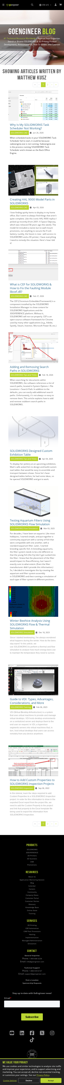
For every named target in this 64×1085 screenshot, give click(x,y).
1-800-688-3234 (35, 959)
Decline (29, 1080)
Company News (32, 895)
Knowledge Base (32, 907)
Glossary (32, 904)
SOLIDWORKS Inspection (22, 788)
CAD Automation (32, 928)
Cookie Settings (10, 1080)
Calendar (32, 886)
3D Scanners (32, 859)
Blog (32, 883)
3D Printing (32, 925)
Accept (51, 1080)
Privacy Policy (43, 1075)
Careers (32, 889)
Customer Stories (32, 901)
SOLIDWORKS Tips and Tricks (24, 375)
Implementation (32, 937)
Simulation (32, 944)
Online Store (32, 910)
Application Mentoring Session (32, 880)
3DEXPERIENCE (32, 852)
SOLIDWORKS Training (21, 707)
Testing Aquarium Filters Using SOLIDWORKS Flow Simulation (30, 522)
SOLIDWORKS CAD (19, 133)
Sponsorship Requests (32, 983)
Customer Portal (32, 898)
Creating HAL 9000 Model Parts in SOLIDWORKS (32, 201)
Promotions (32, 865)
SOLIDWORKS (32, 849)
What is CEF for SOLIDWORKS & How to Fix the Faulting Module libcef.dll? (31, 288)
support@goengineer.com (35, 974)
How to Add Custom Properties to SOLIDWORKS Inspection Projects (32, 782)
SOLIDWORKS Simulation (22, 632)
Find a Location (32, 980)
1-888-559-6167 (35, 971)
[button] (45, 5)
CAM (32, 862)
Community (32, 892)
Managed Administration (32, 940)
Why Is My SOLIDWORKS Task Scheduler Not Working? (29, 126)
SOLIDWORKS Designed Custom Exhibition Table (31, 452)
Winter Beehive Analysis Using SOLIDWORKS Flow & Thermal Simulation (30, 624)
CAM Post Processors (32, 931)
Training (32, 913)
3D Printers (32, 856)
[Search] (32, 4)
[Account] (55, 4)
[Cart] (60, 4)
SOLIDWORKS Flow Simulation (24, 528)
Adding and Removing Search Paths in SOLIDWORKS (29, 369)
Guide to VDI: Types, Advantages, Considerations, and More (31, 701)
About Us (32, 877)
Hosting (32, 934)
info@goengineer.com (35, 962)
